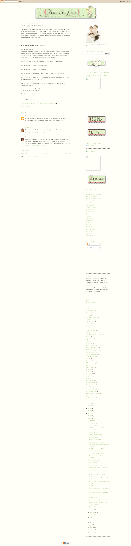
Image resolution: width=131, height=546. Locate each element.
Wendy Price (89, 235)
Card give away (90, 321)
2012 (89, 408)
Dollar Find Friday (91, 330)
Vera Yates (88, 233)
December (92, 420)
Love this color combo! (95, 460)
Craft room (89, 328)
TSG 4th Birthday (90, 385)
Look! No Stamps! (93, 462)
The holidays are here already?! (97, 474)
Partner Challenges (91, 356)
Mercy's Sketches (90, 345)
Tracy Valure (89, 231)
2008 (89, 418)
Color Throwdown (91, 326)
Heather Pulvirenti (91, 209)
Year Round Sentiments (95, 439)
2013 (89, 406)
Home (46, 153)
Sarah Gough (89, 222)
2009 (89, 416)
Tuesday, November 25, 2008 (35, 123)
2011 (89, 411)
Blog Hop (88, 315)
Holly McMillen (90, 211)
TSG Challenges (90, 389)
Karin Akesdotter (90, 216)
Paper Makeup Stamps (92, 354)
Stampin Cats (28, 116)
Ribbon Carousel (90, 363)
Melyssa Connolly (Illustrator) (94, 194)
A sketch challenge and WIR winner (98, 467)
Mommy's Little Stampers (92, 347)
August (92, 515)
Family (88, 337)
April (91, 525)
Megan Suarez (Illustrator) (93, 198)
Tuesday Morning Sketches (93, 393)
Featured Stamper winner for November (99, 507)
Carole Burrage (90, 205)
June (91, 520)
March (91, 527)
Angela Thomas (90, 203)
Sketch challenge (93, 497)
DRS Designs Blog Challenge (93, 334)
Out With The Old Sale (92, 352)
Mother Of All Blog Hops (92, 350)
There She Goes (90, 380)
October (92, 510)
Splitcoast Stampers (91, 302)
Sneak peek (89, 374)
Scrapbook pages (90, 367)
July (91, 517)
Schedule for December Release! (32, 25)
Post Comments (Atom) (34, 157)
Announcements (90, 310)
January (92, 532)
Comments (91, 247)
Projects (88, 358)
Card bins (88, 319)
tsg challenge (89, 387)
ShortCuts (88, 371)
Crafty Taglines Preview (95, 434)
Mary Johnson (90, 220)
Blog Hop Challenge (91, 317)
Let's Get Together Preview (96, 437)
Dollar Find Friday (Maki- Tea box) (98, 492)
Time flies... (92, 485)
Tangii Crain (89, 225)
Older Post (68, 153)
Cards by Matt (90, 324)
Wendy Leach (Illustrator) (92, 201)
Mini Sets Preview (94, 432)
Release (28, 106)
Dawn (26, 137)
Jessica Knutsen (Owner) (92, 190)
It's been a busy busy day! (95, 500)
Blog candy (89, 313)
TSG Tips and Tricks (91, 391)
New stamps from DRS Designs (97, 453)
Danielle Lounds (90, 207)
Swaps (87, 378)
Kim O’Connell (90, 218)
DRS (87, 332)
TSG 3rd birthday (90, 382)
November (92, 423)
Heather (27, 127)
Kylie (87, 341)
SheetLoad (89, 369)
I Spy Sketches (90, 339)
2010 (89, 413)
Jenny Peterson (90, 214)
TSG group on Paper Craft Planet (98, 495)
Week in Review (90, 398)
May (91, 522)
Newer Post (24, 153)
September (92, 512)
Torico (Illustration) (91, 196)
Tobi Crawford (90, 227)
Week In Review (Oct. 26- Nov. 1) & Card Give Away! (98, 503)
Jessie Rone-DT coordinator (93, 192)
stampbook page (90, 376)
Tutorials (88, 395)
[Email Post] (55, 103)
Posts (89, 244)
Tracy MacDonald (91, 229)
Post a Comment (25, 150)
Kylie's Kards (89, 343)
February (92, 530)
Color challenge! (93, 465)
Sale (87, 365)
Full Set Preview (93, 425)
